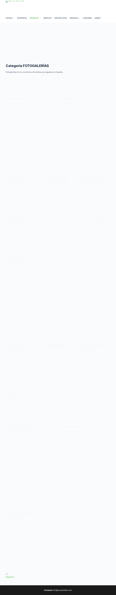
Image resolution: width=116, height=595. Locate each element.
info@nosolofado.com (62, 590)
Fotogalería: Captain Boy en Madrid (82, 98)
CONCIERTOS (34, 18)
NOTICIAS (9, 18)
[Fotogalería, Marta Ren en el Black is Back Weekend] (31, 285)
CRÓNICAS (48, 337)
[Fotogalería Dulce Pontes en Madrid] (85, 449)
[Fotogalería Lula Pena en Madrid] (85, 282)
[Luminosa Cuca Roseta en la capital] (22, 197)
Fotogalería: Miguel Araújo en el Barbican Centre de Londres (57, 181)
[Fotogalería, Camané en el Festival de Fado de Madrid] (94, 200)
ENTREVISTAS (22, 18)
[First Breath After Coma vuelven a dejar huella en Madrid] (58, 363)
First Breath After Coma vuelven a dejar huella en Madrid (57, 345)
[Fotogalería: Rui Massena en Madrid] (94, 361)
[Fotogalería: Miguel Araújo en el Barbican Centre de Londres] (58, 200)
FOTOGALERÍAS (14, 94)
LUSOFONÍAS (87, 18)
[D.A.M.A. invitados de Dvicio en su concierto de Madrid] (31, 451)
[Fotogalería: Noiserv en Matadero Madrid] (22, 361)
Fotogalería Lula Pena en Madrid (80, 259)
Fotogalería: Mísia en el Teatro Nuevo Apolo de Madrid (21, 514)
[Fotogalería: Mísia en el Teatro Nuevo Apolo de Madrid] (22, 533)
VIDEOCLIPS (47, 18)
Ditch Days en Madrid (21, 98)
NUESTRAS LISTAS (60, 18)
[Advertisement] (58, 39)
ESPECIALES (74, 18)
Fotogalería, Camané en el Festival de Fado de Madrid (93, 181)
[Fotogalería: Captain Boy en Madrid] (85, 121)
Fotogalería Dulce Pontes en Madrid (82, 426)
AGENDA (97, 18)
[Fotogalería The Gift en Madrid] (58, 530)
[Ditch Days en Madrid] (31, 121)
